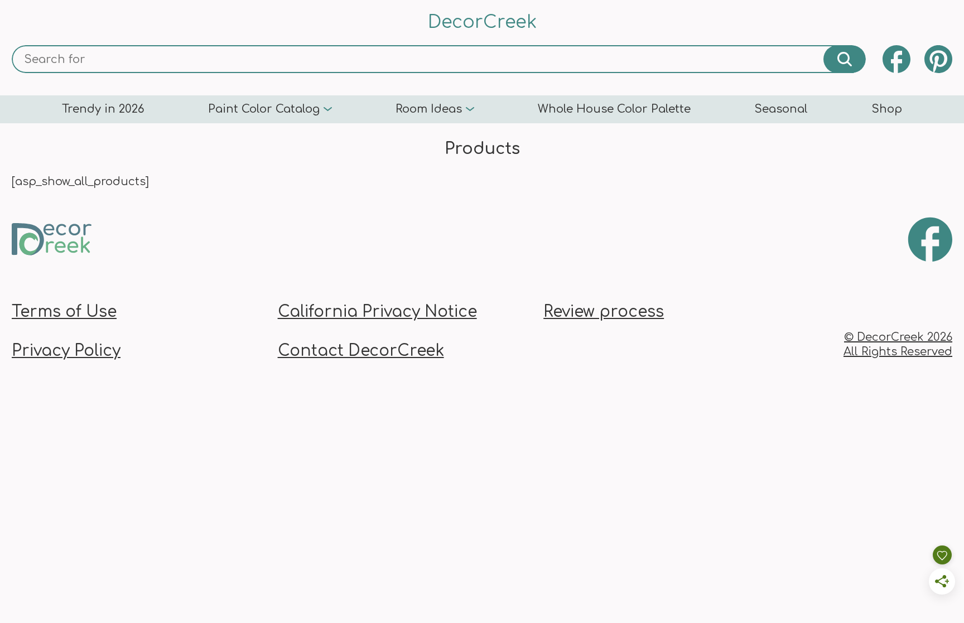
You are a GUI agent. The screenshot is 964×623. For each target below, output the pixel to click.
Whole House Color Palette (614, 109)
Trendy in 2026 (103, 109)
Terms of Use (64, 312)
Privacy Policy (66, 351)
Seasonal (781, 109)
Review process (603, 312)
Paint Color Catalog (264, 109)
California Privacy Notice (377, 312)
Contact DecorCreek (361, 351)
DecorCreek (482, 22)
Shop (886, 109)
